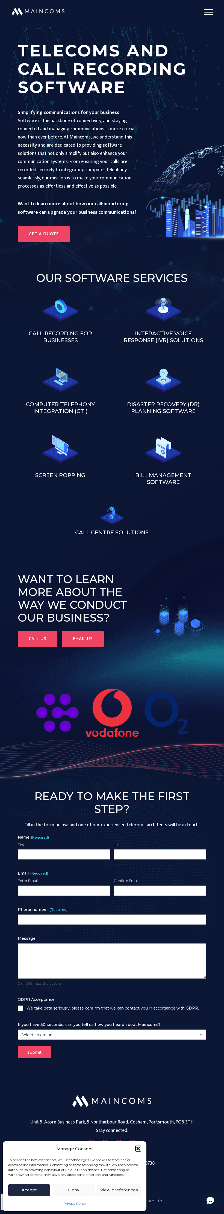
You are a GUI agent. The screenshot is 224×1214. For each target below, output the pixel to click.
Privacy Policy (74, 1203)
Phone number (42, 909)
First (21, 844)
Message (27, 938)
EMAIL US (83, 639)
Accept (29, 1189)
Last (117, 844)
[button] (138, 1148)
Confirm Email (126, 880)
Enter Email (28, 880)
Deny (73, 1189)
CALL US (37, 639)
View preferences (119, 1189)
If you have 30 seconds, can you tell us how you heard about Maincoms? (89, 1024)
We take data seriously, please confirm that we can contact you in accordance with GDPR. (112, 1008)
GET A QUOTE (44, 234)
